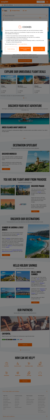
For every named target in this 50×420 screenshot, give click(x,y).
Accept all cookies (39, 49)
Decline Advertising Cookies (25, 49)
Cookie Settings (11, 49)
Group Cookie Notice (22, 44)
